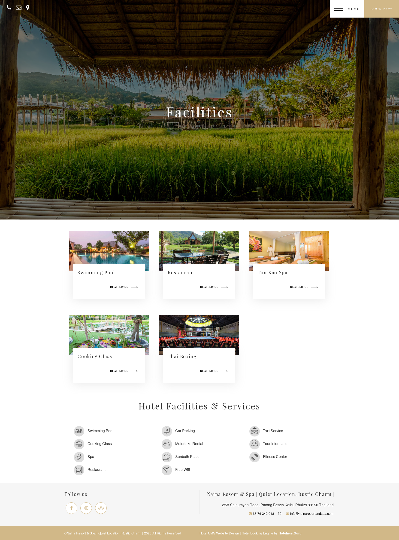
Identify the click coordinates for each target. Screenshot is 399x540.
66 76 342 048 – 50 (267, 513)
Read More (119, 287)
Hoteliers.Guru (290, 533)
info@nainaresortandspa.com (311, 513)
